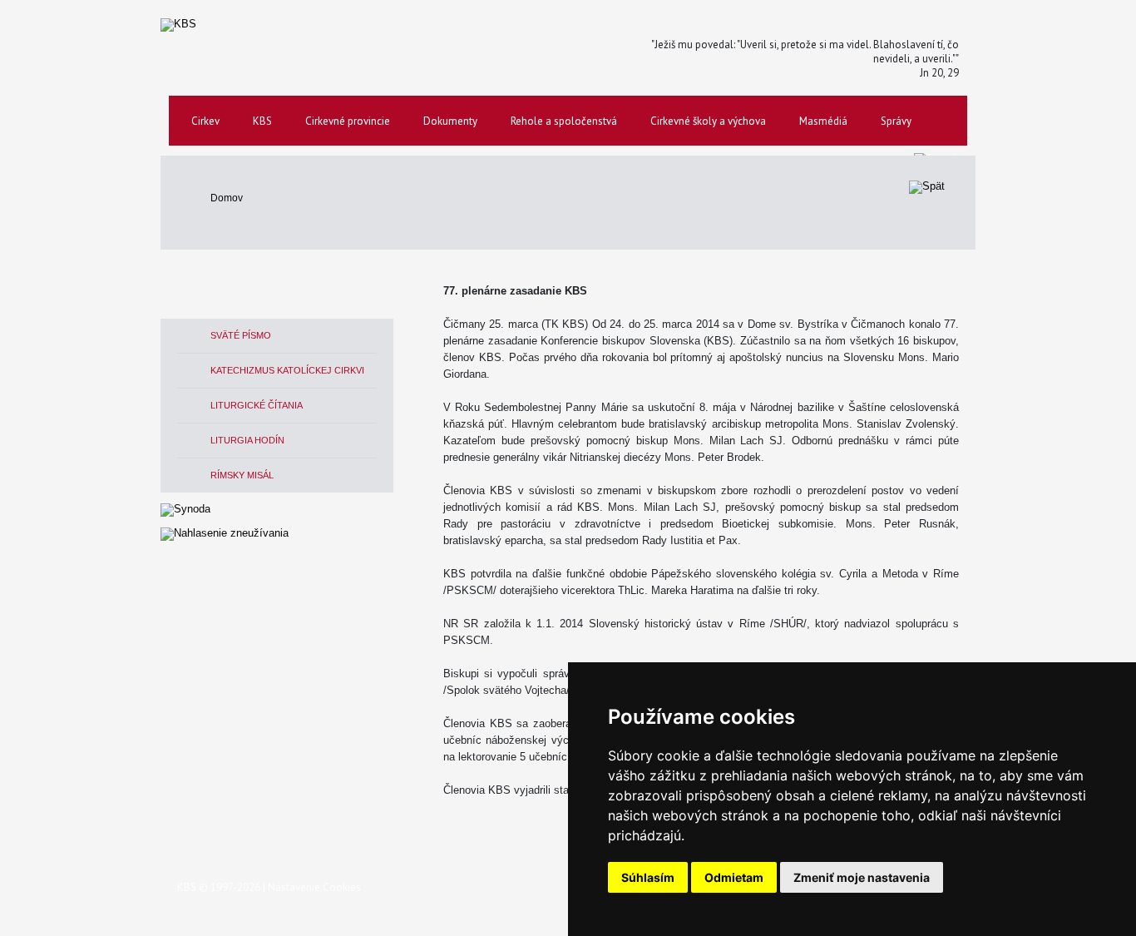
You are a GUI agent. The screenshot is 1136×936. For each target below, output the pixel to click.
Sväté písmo (240, 335)
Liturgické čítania (256, 405)
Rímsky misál (242, 475)
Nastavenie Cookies (314, 887)
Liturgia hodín (247, 440)
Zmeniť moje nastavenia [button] (861, 877)
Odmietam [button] (733, 877)
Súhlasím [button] (647, 877)
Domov (226, 198)
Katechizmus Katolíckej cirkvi (287, 370)
